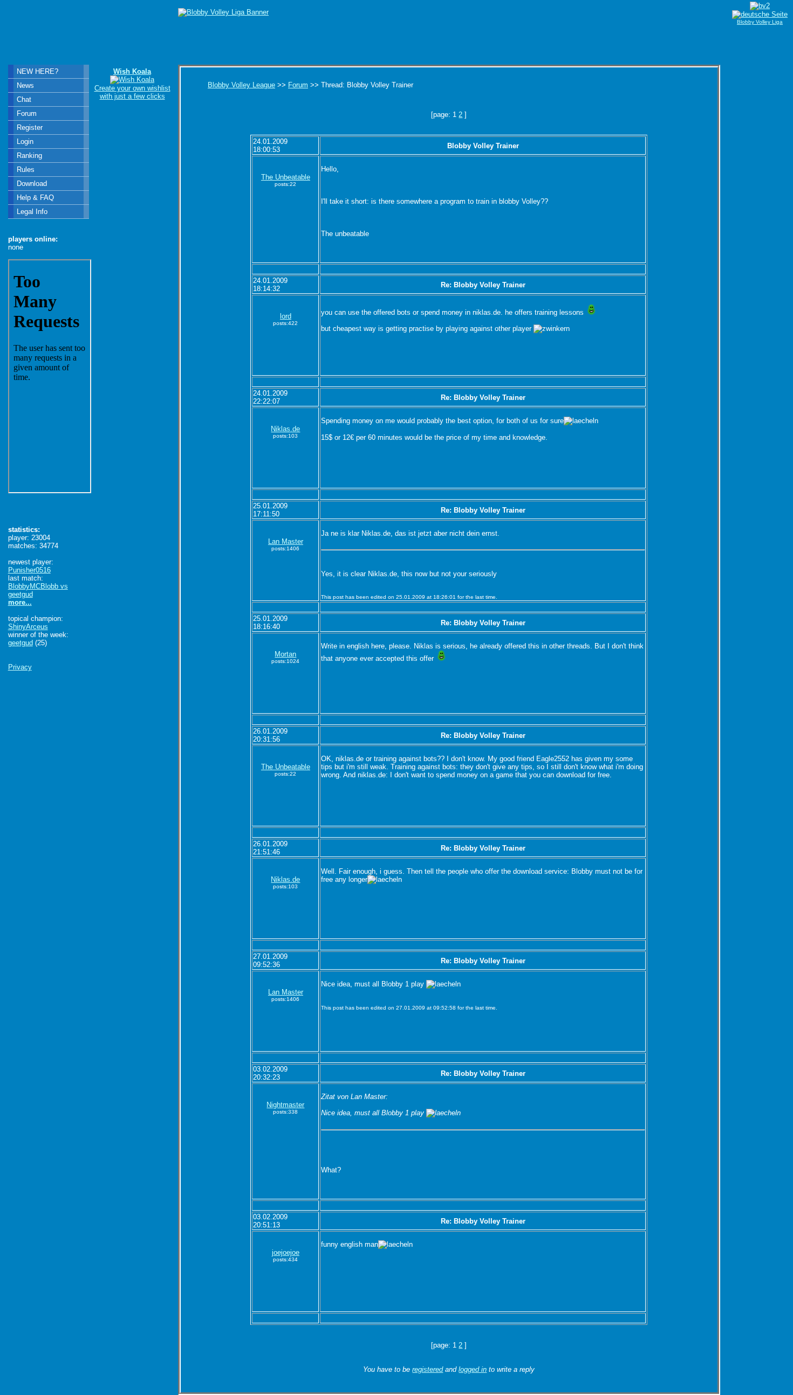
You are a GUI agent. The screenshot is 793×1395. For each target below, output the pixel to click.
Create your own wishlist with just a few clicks (132, 83)
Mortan (285, 654)
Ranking (29, 155)
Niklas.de (285, 429)
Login (25, 141)
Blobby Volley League (241, 85)
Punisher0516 (29, 570)
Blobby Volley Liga (760, 22)
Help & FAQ (35, 198)
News (25, 85)
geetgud (20, 643)
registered (427, 1369)
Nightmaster (285, 1105)
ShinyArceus (28, 627)
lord (285, 316)
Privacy (20, 667)
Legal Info (32, 212)
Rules (26, 169)
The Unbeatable (285, 177)
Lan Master (285, 541)
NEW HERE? (37, 71)
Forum (298, 85)
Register (30, 127)
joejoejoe (285, 1252)
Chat (24, 99)
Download (32, 183)
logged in (473, 1369)
